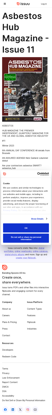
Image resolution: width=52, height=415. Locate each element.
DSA (4, 391)
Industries (32, 328)
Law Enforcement (11, 377)
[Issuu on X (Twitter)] (20, 409)
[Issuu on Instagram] (28, 409)
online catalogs (40, 251)
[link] (44, 3)
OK (26, 228)
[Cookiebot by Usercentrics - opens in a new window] (37, 174)
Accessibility (8, 395)
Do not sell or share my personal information (26, 238)
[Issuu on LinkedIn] (13, 409)
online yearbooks (23, 251)
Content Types (34, 308)
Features (31, 315)
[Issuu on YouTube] (35, 409)
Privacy (5, 373)
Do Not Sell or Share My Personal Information (23, 400)
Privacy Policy (10, 210)
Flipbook (31, 322)
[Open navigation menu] (4, 3)
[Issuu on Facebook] (5, 409)
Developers (7, 349)
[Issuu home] (23, 3)
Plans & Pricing (9, 322)
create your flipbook (26, 257)
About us (6, 308)
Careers (6, 315)
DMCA (5, 386)
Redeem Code (9, 356)
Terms (5, 368)
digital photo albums (15, 254)
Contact (6, 335)
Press (5, 328)
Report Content (10, 382)
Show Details (37, 219)
